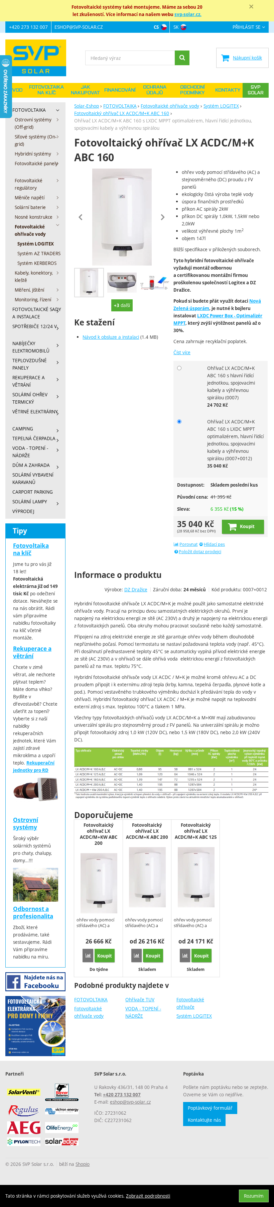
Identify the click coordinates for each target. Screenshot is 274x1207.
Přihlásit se (247, 27)
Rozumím (254, 1196)
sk (175, 27)
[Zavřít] (251, 6)
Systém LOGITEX (194, 1016)
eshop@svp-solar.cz (78, 27)
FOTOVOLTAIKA (91, 999)
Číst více (181, 352)
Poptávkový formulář (210, 1108)
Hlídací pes (214, 544)
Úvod (15, 90)
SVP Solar (256, 90)
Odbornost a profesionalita (33, 912)
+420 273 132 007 (28, 27)
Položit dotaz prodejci (200, 552)
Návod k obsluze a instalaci (111, 337)
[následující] (162, 217)
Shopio (83, 1164)
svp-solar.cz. (187, 14)
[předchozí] (81, 217)
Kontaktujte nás (204, 1120)
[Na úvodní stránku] (39, 57)
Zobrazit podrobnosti (148, 1196)
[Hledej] (182, 58)
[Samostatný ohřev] (154, 282)
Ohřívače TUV (139, 999)
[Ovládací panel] (122, 282)
